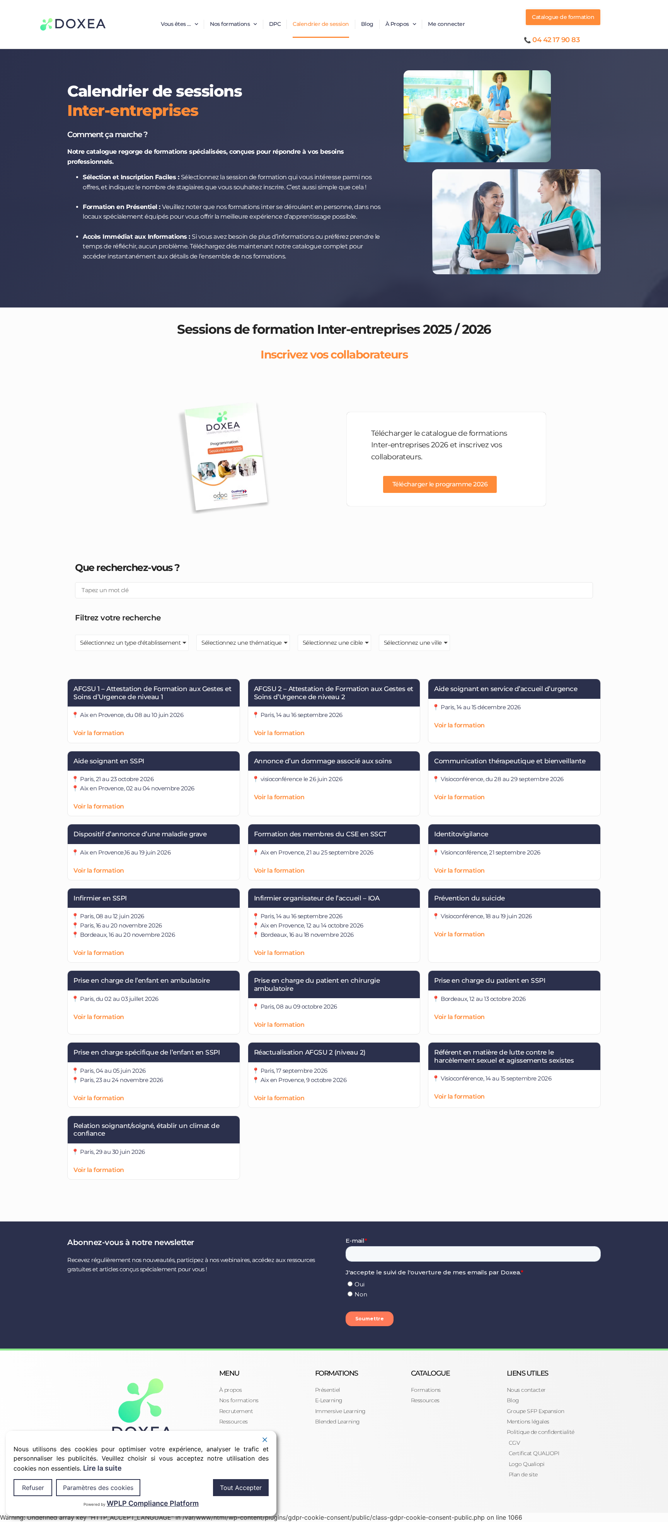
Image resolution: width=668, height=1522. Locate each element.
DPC (275, 23)
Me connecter (446, 23)
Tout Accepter (241, 1487)
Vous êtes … (176, 23)
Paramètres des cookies (98, 1487)
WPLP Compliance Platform (153, 1503)
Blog (367, 23)
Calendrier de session (321, 23)
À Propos (397, 23)
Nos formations (230, 23)
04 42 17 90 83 (555, 40)
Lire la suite (102, 1468)
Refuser (33, 1487)
